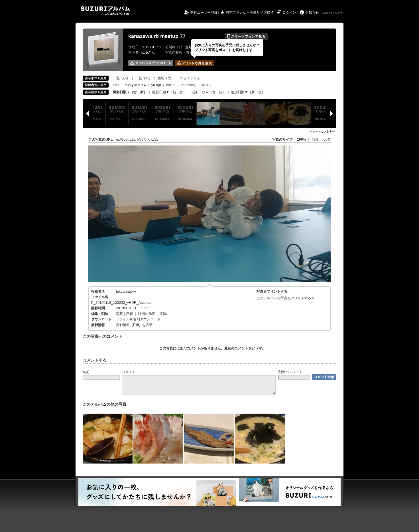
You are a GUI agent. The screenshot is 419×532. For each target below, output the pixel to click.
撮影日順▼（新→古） (169, 92)
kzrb (116, 85)
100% (301, 139)
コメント (128, 372)
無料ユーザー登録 (203, 13)
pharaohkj (188, 85)
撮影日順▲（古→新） (130, 92)
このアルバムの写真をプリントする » (285, 298)
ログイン (289, 13)
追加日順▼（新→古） (248, 92)
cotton (171, 85)
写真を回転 (124, 314)
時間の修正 (146, 314)
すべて (207, 85)
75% (315, 139)
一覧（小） (121, 78)
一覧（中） (143, 78)
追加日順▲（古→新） (209, 92)
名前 (86, 372)
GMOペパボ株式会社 (333, 13)
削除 (163, 314)
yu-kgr (156, 85)
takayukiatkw (126, 292)
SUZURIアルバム (105, 11)
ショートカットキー (322, 131)
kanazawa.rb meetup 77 (157, 36)
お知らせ (312, 13)
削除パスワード (290, 372)
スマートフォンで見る (246, 36)
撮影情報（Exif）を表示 (134, 325)
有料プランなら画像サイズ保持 (250, 13)
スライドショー (192, 78)
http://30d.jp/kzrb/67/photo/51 (135, 139)
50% (327, 139)
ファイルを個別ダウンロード (138, 319)
